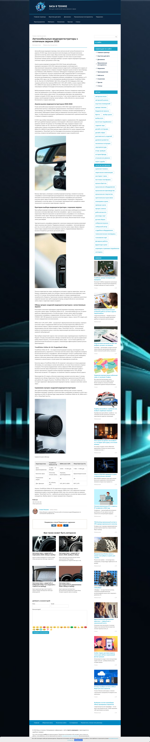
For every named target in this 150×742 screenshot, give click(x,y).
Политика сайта (61, 722)
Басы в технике (58, 6)
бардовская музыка (102, 111)
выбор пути (99, 118)
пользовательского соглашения (70, 736)
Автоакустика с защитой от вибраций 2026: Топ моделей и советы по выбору (43, 584)
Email (52, 603)
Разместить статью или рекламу (91, 722)
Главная (36, 722)
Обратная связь (47, 722)
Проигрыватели (39, 22)
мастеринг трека (101, 176)
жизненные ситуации (102, 143)
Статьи (78, 22)
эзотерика (98, 252)
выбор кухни (107, 114)
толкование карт (101, 237)
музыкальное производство (105, 190)
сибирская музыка (101, 223)
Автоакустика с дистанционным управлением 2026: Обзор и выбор (70, 584)
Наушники (99, 17)
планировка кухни (101, 201)
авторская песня (100, 96)
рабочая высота (100, 212)
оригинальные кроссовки (104, 198)
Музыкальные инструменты (83, 17)
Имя (33, 603)
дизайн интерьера (101, 129)
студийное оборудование (104, 230)
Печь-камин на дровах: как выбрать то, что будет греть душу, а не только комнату (105, 442)
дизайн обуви (100, 132)
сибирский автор (101, 227)
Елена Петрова (44, 509)
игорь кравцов (100, 151)
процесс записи (100, 208)
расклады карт (100, 216)
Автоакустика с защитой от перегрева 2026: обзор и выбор (43, 554)
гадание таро (100, 125)
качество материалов (102, 165)
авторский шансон (101, 100)
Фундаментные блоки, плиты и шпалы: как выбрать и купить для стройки (104, 555)
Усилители (60, 22)
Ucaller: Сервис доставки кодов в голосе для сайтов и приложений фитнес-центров (104, 654)
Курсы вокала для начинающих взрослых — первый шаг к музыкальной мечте (104, 621)
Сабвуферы (97, 587)
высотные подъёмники (103, 122)
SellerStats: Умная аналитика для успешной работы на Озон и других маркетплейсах (105, 311)
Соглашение (73, 722)
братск (97, 114)
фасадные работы (101, 241)
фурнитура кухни (101, 245)
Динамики (67, 17)
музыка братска (100, 183)
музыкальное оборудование (105, 187)
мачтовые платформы (103, 180)
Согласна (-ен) (78, 740)
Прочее (70, 22)
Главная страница (40, 17)
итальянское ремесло (102, 158)
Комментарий (36, 609)
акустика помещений (102, 104)
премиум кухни (100, 205)
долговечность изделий (103, 136)
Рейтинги (51, 22)
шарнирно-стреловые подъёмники (107, 248)
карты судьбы (100, 161)
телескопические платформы (105, 234)
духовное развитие (102, 140)
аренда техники (100, 107)
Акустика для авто (55, 17)
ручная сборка (100, 219)
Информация (97, 321)
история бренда (100, 154)
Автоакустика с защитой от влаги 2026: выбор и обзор (69, 554)
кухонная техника (101, 169)
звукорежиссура (100, 147)
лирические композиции (104, 172)
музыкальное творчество (104, 194)
